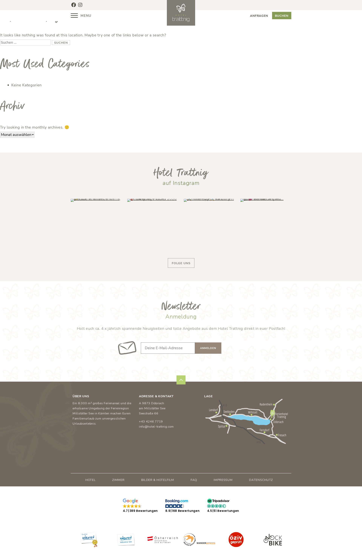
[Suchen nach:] (26, 42)
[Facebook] (73, 5)
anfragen (259, 16)
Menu (85, 15)
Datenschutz (261, 480)
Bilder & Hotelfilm (157, 480)
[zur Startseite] (181, 13)
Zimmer (118, 480)
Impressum (223, 480)
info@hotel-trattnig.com (156, 427)
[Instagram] (80, 5)
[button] (140, 506)
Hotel (90, 480)
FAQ (194, 480)
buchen (281, 16)
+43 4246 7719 (151, 421)
